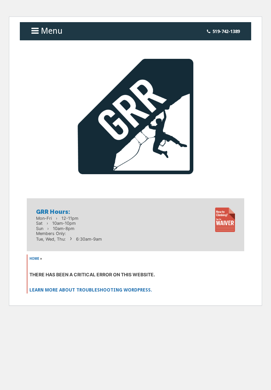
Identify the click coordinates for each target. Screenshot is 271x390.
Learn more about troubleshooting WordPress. (90, 289)
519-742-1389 (226, 31)
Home (34, 258)
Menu (50, 31)
